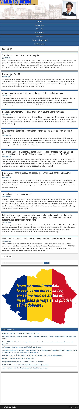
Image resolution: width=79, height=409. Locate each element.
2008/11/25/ (7, 135)
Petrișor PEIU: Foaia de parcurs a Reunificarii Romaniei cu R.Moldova (23, 361)
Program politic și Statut (39, 40)
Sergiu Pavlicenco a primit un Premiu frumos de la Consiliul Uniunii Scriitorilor (25, 368)
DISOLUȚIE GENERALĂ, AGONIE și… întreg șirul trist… (19, 358)
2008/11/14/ (7, 178)
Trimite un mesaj (39, 44)
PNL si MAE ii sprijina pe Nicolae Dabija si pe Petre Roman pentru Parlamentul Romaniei (36, 174)
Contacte (39, 21)
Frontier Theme (73, 407)
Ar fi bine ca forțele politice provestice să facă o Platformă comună (22, 347)
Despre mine (39, 25)
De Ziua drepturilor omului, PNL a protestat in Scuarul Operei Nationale (33, 112)
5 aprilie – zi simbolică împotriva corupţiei (20, 55)
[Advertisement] (39, 387)
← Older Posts (6, 256)
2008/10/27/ (7, 196)
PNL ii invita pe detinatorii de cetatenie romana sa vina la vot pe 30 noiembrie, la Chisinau (37, 131)
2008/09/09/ (7, 222)
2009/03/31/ (7, 77)
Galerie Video (39, 33)
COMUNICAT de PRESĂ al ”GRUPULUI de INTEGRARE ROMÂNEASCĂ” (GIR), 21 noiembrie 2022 (32, 355)
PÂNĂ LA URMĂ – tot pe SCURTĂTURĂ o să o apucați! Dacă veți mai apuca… (26, 365)
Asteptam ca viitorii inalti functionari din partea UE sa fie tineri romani (32, 93)
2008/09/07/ (7, 241)
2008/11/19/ (7, 157)
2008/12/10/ (7, 114)
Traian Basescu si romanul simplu (16, 194)
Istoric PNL (39, 36)
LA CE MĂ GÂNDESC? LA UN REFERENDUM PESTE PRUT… (21, 333)
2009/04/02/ (7, 58)
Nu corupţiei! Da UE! (11, 74)
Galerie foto (39, 29)
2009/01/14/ (7, 95)
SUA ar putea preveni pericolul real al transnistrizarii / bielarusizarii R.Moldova (36, 238)
